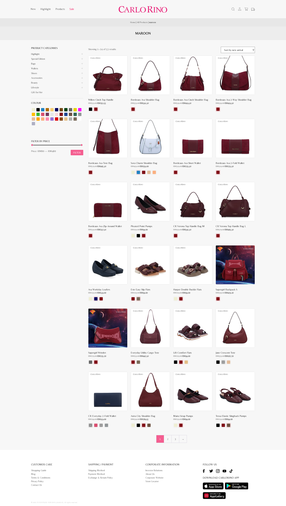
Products (60, 9)
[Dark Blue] (56, 109)
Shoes (34, 73)
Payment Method (96, 474)
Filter (77, 152)
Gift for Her (36, 92)
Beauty (34, 82)
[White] (79, 119)
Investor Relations (154, 470)
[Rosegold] (61, 119)
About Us (150, 474)
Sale (72, 9)
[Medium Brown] (70, 114)
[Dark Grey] (70, 109)
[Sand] (66, 119)
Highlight (45, 9)
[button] (90, 109)
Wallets (34, 68)
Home (132, 22)
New (33, 9)
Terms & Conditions (40, 477)
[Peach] (42, 119)
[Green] (38, 114)
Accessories (36, 78)
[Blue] (42, 109)
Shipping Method (96, 470)
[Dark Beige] (52, 109)
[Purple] (52, 119)
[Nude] (33, 119)
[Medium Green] (75, 114)
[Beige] (33, 109)
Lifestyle (35, 87)
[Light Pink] (56, 114)
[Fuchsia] (79, 109)
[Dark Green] (66, 109)
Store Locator (152, 481)
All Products (142, 22)
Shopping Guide (38, 470)
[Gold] (33, 114)
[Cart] (246, 9)
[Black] (38, 109)
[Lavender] (47, 114)
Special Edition (38, 59)
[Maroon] (61, 114)
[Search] (233, 9)
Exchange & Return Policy (100, 477)
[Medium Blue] (66, 114)
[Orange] (38, 119)
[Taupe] (75, 119)
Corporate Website (154, 477)
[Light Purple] (33, 123)
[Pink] (47, 119)
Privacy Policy (37, 481)
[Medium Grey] (79, 114)
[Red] (56, 119)
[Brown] (47, 109)
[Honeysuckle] (42, 114)
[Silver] (70, 119)
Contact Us (36, 485)
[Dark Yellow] (75, 109)
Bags (33, 63)
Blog (33, 474)
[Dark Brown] (61, 109)
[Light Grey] (52, 114)
